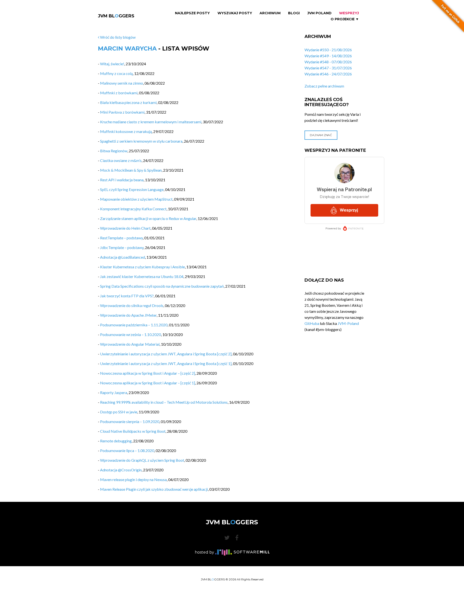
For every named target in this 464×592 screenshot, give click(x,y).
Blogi (294, 13)
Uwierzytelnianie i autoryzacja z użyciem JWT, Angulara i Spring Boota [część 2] (166, 353)
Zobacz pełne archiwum (324, 86)
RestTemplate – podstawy (121, 237)
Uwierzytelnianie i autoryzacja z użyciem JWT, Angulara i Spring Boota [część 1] (166, 363)
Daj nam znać (321, 135)
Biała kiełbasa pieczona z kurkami (128, 102)
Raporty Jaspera (113, 392)
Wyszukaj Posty (235, 13)
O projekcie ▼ (345, 19)
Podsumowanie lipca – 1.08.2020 (127, 450)
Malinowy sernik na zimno (121, 83)
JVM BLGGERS (116, 16)
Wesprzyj (349, 13)
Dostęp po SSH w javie (118, 411)
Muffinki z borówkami (119, 92)
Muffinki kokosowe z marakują (126, 131)
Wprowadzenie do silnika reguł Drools (131, 305)
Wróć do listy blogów (117, 37)
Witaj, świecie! (112, 63)
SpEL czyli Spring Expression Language (132, 189)
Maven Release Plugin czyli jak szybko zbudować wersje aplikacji (154, 489)
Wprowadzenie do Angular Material (130, 344)
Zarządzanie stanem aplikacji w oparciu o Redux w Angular (148, 218)
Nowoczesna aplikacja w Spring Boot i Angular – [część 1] (147, 382)
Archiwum (270, 13)
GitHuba (311, 323)
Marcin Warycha (127, 48)
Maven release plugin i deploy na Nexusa (133, 479)
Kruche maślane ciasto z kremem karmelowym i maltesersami (150, 121)
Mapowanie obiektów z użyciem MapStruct (136, 199)
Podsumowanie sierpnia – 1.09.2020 (129, 421)
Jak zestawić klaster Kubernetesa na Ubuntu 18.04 (141, 276)
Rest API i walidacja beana (122, 179)
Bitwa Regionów (113, 150)
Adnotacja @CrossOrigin (121, 470)
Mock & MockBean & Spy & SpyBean (131, 170)
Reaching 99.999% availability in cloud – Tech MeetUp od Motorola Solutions (164, 402)
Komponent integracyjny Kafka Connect (133, 208)
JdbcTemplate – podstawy (122, 247)
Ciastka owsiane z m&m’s (121, 160)
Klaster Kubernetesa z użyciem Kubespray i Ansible (142, 266)
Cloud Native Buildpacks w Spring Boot (133, 431)
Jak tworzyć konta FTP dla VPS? (127, 295)
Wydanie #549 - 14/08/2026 (328, 55)
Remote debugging (116, 441)
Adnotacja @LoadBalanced (122, 257)
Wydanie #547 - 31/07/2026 (328, 68)
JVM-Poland (348, 323)
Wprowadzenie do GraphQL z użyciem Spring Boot (142, 460)
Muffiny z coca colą (116, 73)
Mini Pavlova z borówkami (122, 112)
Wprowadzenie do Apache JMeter (128, 315)
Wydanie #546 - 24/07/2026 (328, 74)
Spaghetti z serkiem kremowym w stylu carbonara (141, 141)
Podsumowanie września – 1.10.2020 (130, 334)
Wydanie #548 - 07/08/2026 (328, 61)
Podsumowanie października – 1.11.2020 (133, 324)
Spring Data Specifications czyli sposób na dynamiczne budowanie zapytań (162, 286)
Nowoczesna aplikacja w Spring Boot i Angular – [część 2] (147, 373)
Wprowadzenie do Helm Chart (125, 228)
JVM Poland (319, 13)
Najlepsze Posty (192, 13)
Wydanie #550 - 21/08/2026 (328, 49)
